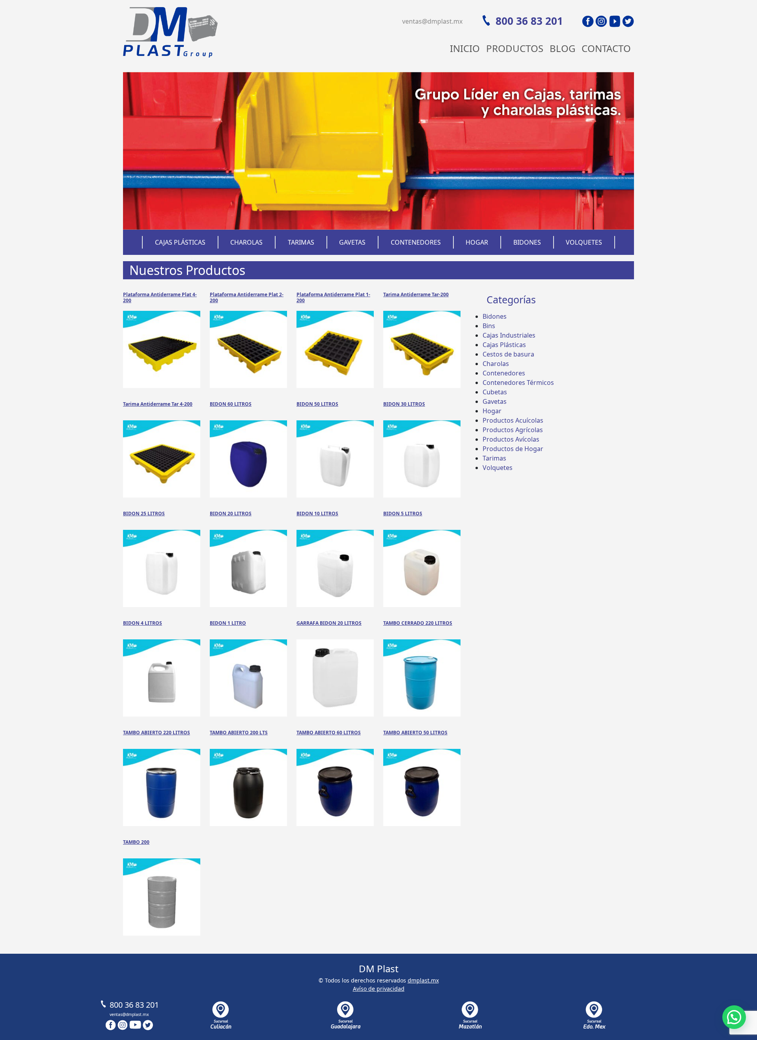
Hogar (477, 242)
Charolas (246, 242)
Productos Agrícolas (513, 429)
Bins (489, 325)
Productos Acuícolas (513, 420)
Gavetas (352, 242)
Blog (562, 48)
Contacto (606, 48)
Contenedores (416, 242)
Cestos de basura (508, 354)
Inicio (465, 48)
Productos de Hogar (513, 448)
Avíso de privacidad (379, 988)
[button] (734, 1017)
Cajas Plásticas (180, 242)
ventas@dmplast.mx (432, 21)
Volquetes (584, 242)
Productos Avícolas (511, 439)
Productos (514, 48)
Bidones (527, 242)
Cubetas (495, 392)
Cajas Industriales (509, 335)
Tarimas (301, 242)
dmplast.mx (423, 980)
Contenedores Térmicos (518, 382)
